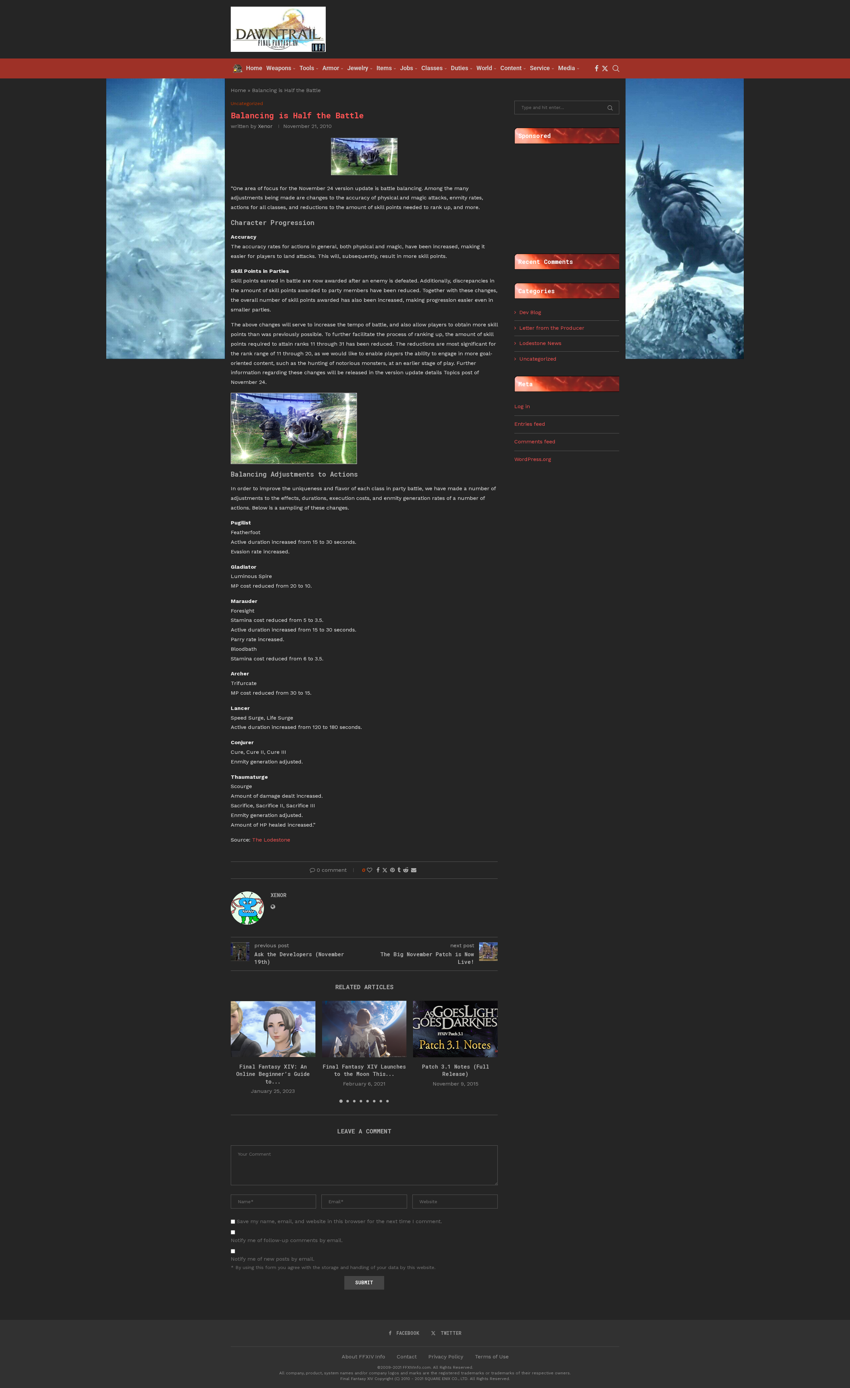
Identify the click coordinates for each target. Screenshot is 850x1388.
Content (511, 67)
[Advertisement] (498, 29)
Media (566, 67)
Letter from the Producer (551, 328)
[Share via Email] (413, 870)
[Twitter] (605, 68)
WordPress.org (532, 459)
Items (384, 67)
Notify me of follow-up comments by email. (287, 1240)
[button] (239, 1051)
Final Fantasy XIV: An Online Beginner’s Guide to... (273, 1074)
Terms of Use (492, 1356)
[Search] (616, 68)
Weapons (278, 67)
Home (238, 90)
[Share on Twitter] (384, 870)
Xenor (265, 126)
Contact (407, 1356)
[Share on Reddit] (405, 870)
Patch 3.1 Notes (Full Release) (455, 1070)
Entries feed (529, 424)
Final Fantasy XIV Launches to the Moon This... (364, 1070)
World (484, 67)
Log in (522, 406)
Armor (330, 67)
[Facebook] (596, 68)
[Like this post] (369, 870)
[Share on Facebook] (378, 870)
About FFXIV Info (363, 1356)
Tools (306, 67)
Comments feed (534, 441)
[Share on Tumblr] (398, 870)
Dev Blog (530, 312)
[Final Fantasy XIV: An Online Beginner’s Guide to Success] (273, 1029)
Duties (459, 67)
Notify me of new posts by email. (272, 1259)
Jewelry (357, 67)
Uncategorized (537, 359)
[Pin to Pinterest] (392, 870)
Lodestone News (540, 343)
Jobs (406, 67)
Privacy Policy (445, 1356)
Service (540, 67)
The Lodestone (271, 840)
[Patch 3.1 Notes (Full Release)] (455, 1029)
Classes (432, 67)
